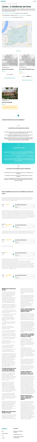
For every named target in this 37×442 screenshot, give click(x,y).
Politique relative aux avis (17, 434)
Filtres (19, 50)
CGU (2, 435)
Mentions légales (5, 433)
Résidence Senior (4, 3)
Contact (3, 437)
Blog (2, 431)
